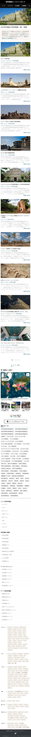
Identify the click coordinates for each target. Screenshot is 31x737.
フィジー (13, 727)
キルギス (19, 632)
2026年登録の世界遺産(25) (21, 434)
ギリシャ (24, 632)
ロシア (8, 31)
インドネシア (8, 186)
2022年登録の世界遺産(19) (21, 429)
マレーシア (10, 661)
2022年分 (22, 34)
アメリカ (9, 700)
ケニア (9, 672)
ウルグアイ (16, 704)
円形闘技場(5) (25, 473)
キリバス (16, 723)
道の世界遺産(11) (5, 495)
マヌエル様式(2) (23, 453)
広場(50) (9, 483)
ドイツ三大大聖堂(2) (6, 451)
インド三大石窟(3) (14, 438)
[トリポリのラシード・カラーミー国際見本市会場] (15, 80)
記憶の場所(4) (4, 493)
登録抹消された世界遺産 (8, 551)
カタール (26, 693)
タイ (6, 219)
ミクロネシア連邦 (25, 727)
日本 (12, 663)
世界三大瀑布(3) (16, 466)
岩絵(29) (22, 480)
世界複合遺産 (5, 541)
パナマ (14, 719)
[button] (8, 391)
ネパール (22, 657)
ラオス (24, 661)
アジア (2, 155)
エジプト (24, 666)
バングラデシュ (10, 659)
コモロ (13, 672)
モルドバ (13, 646)
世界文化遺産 (16, 60)
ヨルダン (14, 697)
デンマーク (18, 638)
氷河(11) (9, 488)
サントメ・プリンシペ (19, 674)
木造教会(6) (12, 485)
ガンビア (13, 670)
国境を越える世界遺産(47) (18, 475)
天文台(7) (10, 480)
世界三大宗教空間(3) (6, 466)
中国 (27, 661)
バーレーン (24, 695)
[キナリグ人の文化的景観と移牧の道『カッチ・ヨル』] (15, 302)
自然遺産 (24, 5)
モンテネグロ (18, 646)
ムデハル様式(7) (5, 456)
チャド (19, 678)
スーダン (20, 676)
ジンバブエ (16, 676)
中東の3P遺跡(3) (14, 471)
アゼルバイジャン (11, 313)
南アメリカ (4, 517)
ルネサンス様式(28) (5, 458)
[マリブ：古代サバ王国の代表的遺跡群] (15, 112)
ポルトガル (20, 644)
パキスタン (16, 659)
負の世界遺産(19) (13, 493)
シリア (16, 695)
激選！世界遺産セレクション (9, 610)
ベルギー (19, 642)
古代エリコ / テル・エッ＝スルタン (10, 280)
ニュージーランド (11, 725)
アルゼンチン (10, 704)
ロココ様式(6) (25, 458)
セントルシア (22, 715)
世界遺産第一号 (6, 603)
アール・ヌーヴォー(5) (20, 436)
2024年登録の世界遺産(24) (21, 431)
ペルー (9, 708)
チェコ (13, 638)
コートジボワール (11, 674)
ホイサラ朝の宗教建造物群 (8, 152)
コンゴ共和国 (17, 672)
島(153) (27, 480)
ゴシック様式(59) (12, 446)
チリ (13, 706)
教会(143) (20, 483)
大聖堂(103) (4, 480)
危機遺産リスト (6, 545)
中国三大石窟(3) (5, 471)
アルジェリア (10, 666)
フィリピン (21, 659)
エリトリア (15, 668)
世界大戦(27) (24, 466)
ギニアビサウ (26, 670)
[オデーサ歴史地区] (15, 49)
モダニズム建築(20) (21, 456)
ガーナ (17, 670)
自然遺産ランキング (7, 575)
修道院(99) (18, 473)
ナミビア (15, 680)
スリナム (9, 706)
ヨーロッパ (3, 60)
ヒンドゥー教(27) (5, 453)
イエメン (6, 123)
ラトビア (23, 646)
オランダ (9, 345)
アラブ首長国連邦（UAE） (19, 691)
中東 (2, 92)
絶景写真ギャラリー (7, 613)
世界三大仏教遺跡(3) (12, 463)
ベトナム (26, 659)
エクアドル (21, 704)
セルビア (9, 638)
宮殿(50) (16, 480)
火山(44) (25, 488)
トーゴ (28, 678)
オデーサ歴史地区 (5, 58)
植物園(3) (27, 485)
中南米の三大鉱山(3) (6, 468)
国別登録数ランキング (7, 585)
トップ (3, 5)
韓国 (15, 663)
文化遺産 (17, 5)
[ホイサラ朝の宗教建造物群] (15, 143)
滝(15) (19, 488)
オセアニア (4, 527)
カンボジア (10, 655)
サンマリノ (15, 634)
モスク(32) (12, 456)
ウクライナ (20, 33)
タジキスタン (10, 657)
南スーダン (10, 687)
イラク (14, 693)
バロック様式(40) (24, 451)
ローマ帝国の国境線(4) (17, 461)
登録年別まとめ (6, 593)
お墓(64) (3, 436)
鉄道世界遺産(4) (14, 495)
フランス (24, 640)
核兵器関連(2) (20, 485)
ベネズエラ (27, 706)
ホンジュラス (23, 719)
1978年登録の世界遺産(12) (7, 429)
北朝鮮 (9, 663)
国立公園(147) (4, 478)
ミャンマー (15, 661)
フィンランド (20, 640)
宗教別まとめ (5, 600)
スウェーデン (10, 636)
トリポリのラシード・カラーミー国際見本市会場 (13, 90)
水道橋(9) (3, 488)
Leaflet (3, 398)
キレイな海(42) (17, 443)
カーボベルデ (25, 668)
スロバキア (20, 636)
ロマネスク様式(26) (5, 461)
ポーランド (25, 644)
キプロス (15, 632)
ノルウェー (27, 638)
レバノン (6, 92)
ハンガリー (10, 640)
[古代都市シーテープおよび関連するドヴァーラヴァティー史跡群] (15, 206)
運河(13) (21, 493)
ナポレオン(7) (15, 451)
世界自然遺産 (5, 538)
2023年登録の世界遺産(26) (7, 431)
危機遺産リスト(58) (5, 475)
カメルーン (20, 668)
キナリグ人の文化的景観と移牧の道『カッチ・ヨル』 (14, 311)
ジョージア (20, 634)
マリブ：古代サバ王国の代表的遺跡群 (10, 121)
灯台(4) (3, 490)
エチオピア (10, 668)
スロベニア (25, 636)
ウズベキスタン (20, 653)
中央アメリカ (5, 514)
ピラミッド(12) (14, 453)
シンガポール (15, 655)
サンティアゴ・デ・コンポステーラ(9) (10, 448)
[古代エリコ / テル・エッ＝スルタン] (15, 271)
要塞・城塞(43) (23, 490)
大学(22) (27, 478)
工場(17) (3, 483)
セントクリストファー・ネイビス (13, 715)
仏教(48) (3, 473)
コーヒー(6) (4, 446)
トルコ (19, 695)
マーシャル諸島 (18, 727)
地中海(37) (11, 478)
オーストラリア (10, 723)
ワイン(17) (26, 461)
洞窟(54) (15, 488)
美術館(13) (16, 490)
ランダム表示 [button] (5, 379)
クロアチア (10, 634)
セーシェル (10, 678)
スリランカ (21, 655)
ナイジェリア (10, 680)
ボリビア (13, 708)
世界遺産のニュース (7, 619)
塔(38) (21, 478)
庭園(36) (14, 483)
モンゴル (19, 661)
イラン (18, 693)
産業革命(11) (9, 490)
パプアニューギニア (23, 725)
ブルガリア (10, 642)
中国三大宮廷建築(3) (17, 468)
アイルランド (16, 627)
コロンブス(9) (26, 443)
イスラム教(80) (4, 438)
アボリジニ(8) (10, 436)
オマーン (22, 693)
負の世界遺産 (5, 548)
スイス (24, 634)
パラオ (9, 727)
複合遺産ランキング (7, 579)
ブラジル (22, 706)
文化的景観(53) (4, 485)
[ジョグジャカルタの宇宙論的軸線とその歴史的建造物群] (15, 175)
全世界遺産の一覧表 (7, 554)
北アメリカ (4, 510)
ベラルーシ (15, 642)
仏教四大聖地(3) (10, 473)
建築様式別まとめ (6, 597)
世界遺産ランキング (7, 569)
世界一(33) (3, 463)
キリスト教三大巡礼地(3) (7, 443)
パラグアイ (17, 706)
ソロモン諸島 (21, 723)
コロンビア (26, 704)
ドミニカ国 (16, 717)
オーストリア (10, 632)
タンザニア (15, 678)
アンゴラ (15, 666)
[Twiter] (15, 733)
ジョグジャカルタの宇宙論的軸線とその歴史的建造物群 (15, 184)
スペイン (15, 636)
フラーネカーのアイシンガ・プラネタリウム (12, 343)
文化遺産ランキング (7, 572)
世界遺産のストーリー (7, 616)
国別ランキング (6, 582)
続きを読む (27, 69)
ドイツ (22, 638)
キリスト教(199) (19, 441)
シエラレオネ (10, 676)
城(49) (17, 478)
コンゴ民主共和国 (24, 672)
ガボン (9, 670)
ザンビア (25, 674)
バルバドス (10, 719)
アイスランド (10, 627)
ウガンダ (19, 666)
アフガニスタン (10, 691)
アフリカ (3, 250)
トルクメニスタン (17, 657)
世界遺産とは (5, 561)
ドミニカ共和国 (10, 717)
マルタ (9, 646)
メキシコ (17, 700)
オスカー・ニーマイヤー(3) (7, 441)
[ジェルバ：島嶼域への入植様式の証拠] (15, 239)
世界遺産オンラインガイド (15, 2)
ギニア (21, 670)
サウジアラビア (10, 695)
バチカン (14, 640)
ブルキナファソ (25, 680)
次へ (19, 365)
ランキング (10, 5)
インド (6, 155)
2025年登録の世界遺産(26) (7, 434)
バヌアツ (16, 725)
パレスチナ (6, 282)
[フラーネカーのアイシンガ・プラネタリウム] (15, 333)
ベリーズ (18, 719)
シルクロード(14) (24, 448)
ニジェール (20, 680)
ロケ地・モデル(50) (16, 458)
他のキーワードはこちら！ (8, 606)
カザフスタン (26, 653)
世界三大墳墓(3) (22, 463)
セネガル (24, 676)
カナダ (13, 700)
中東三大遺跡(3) (23, 471)
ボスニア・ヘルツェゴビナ (12, 644)
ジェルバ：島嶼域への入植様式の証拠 (10, 248)
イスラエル (10, 693)
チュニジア (8, 250)
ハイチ (26, 717)
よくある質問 (5, 557)
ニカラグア (21, 717)
